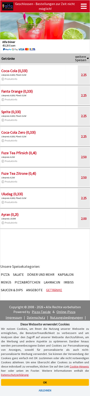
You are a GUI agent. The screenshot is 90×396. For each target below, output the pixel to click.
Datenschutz (36, 317)
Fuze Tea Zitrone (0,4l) (18, 173)
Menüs (6, 282)
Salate (18, 274)
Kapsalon (66, 274)
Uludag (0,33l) (12, 194)
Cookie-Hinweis (79, 366)
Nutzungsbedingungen (66, 317)
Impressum (14, 317)
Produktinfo (11, 78)
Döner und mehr (40, 274)
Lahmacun (52, 282)
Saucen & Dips (12, 290)
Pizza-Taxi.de (41, 312)
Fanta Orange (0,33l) (17, 91)
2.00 (84, 218)
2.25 (84, 75)
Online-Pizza (66, 312)
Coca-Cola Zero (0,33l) (18, 132)
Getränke (54, 290)
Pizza (5, 274)
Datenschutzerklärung (15, 375)
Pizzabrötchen (27, 282)
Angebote (34, 290)
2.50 (84, 157)
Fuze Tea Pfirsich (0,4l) (19, 152)
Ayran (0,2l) (10, 214)
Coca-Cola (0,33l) (14, 70)
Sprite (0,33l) (11, 111)
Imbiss (69, 282)
